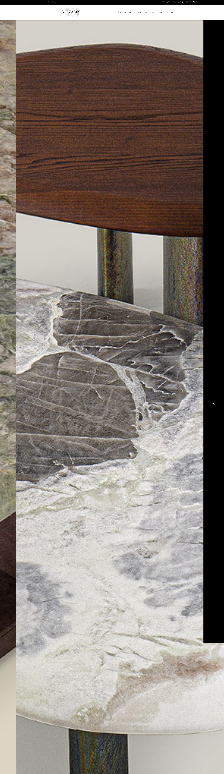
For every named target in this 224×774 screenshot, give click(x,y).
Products (130, 12)
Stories (152, 12)
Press (161, 12)
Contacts (166, 2)
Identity (118, 12)
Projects (142, 12)
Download (178, 2)
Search (189, 2)
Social (169, 12)
